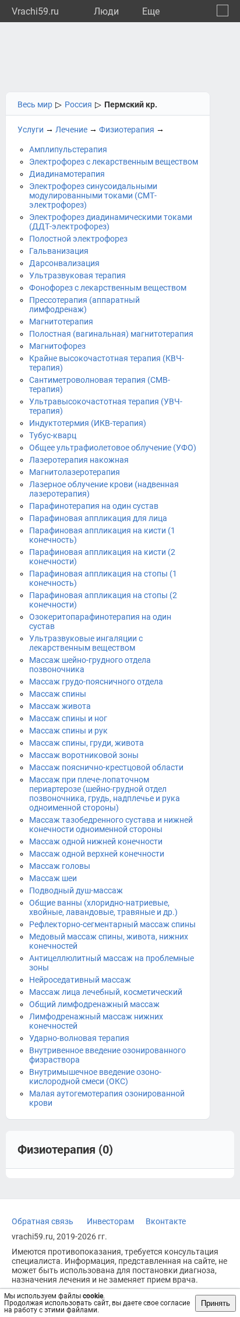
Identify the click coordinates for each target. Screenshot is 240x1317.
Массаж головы (59, 866)
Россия (78, 104)
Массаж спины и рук (68, 730)
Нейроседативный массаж (80, 979)
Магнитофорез (57, 346)
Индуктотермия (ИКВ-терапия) (87, 423)
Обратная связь (42, 1221)
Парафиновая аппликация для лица (98, 518)
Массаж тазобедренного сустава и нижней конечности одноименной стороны (111, 824)
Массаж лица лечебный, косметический (105, 992)
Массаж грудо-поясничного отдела (96, 681)
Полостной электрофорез (78, 238)
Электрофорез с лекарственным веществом (113, 161)
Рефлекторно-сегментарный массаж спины (112, 924)
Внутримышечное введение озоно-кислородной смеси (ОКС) (95, 1076)
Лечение (71, 129)
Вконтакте (166, 1221)
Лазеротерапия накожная (79, 459)
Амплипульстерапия (68, 149)
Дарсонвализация (64, 263)
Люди (106, 11)
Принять (215, 1303)
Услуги (30, 129)
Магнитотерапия (61, 321)
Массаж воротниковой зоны (84, 755)
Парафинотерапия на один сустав (93, 506)
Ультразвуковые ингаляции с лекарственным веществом (86, 643)
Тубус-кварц (52, 435)
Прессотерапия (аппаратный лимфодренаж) (84, 304)
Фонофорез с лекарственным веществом (107, 287)
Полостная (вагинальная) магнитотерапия (111, 333)
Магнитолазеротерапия (74, 472)
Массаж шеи (53, 878)
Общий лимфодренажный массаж (94, 1004)
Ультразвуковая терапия (77, 275)
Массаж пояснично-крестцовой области (106, 767)
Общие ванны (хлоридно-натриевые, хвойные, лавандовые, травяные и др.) (103, 907)
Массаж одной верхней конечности (96, 853)
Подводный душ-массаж (76, 890)
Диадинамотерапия (67, 174)
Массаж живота (60, 706)
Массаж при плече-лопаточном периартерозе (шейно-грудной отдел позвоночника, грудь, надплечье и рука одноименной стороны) (104, 793)
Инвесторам (110, 1221)
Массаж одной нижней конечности (96, 841)
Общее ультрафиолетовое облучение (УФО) (112, 447)
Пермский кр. (130, 104)
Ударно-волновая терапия (79, 1038)
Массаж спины (57, 693)
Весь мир (34, 104)
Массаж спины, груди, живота (86, 742)
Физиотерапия (126, 129)
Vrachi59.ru (35, 11)
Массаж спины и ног (68, 718)
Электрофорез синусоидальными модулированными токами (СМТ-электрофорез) (93, 195)
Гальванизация (59, 251)
